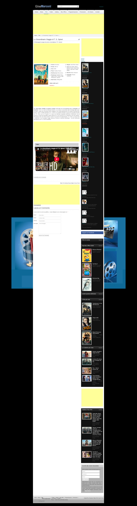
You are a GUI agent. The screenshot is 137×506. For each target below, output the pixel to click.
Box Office (64, 12)
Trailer (51, 12)
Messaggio (36, 223)
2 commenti (91, 168)
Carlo (83, 215)
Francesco (84, 204)
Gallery (57, 12)
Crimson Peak (75, 183)
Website (35, 220)
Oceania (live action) (86, 137)
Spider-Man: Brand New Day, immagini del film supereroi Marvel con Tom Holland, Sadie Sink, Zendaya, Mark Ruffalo (97, 417)
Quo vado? (84, 119)
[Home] (43, 7)
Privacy (52, 499)
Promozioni (83, 12)
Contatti (97, 12)
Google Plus (86, 498)
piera (83, 195)
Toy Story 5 (95, 263)
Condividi (36, 177)
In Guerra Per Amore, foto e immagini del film (97, 360)
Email (35, 217)
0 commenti (91, 75)
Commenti (83, 61)
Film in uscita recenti (46, 498)
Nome (35, 214)
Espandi (100, 239)
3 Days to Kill (85, 88)
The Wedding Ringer (65, 183)
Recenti (82, 59)
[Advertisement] (68, 24)
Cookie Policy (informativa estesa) (61, 499)
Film (46, 12)
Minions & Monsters (97, 249)
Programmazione (73, 12)
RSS (97, 498)
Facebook (101, 6)
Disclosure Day (96, 278)
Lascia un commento (42, 177)
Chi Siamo (90, 12)
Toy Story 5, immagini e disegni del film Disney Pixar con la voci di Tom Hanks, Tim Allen (97, 454)
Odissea (84, 181)
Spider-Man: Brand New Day (88, 166)
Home (36, 12)
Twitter (94, 498)
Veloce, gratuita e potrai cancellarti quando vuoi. (92, 469)
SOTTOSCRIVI (85, 479)
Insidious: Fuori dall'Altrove (88, 152)
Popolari (82, 58)
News (41, 12)
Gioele (83, 223)
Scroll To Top (100, 498)
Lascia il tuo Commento (44, 235)
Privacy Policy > (88, 490)
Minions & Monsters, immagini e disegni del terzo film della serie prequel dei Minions (97, 443)
